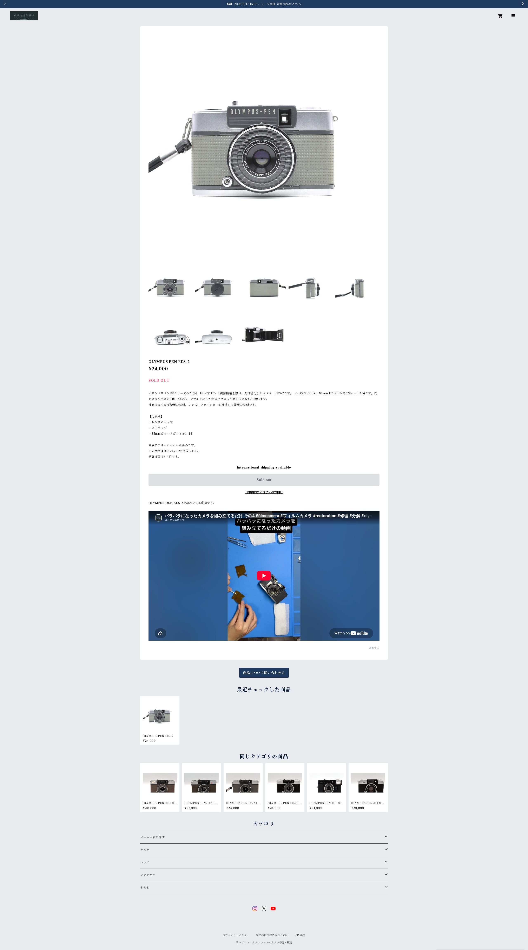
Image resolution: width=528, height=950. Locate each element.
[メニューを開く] (513, 16)
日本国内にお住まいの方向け (264, 492)
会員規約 (299, 935)
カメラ (144, 850)
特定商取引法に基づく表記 (272, 935)
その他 (144, 887)
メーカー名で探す (152, 837)
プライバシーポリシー (236, 935)
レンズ (144, 862)
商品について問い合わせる (264, 673)
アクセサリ (148, 875)
